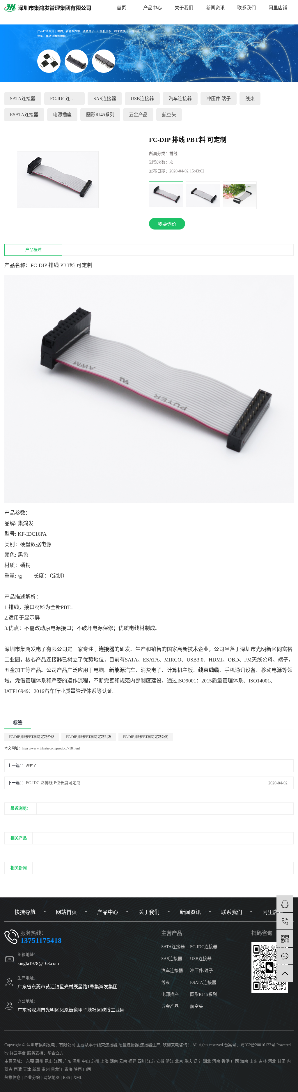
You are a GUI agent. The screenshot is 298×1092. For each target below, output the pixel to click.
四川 (142, 1061)
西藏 (18, 1069)
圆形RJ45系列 (100, 114)
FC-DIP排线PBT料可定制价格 (31, 737)
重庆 (188, 1061)
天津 (27, 1069)
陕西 (78, 1069)
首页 (121, 7)
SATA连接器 (23, 98)
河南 (216, 1061)
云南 (123, 1061)
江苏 (151, 1061)
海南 (244, 1061)
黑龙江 (57, 1069)
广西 (235, 1061)
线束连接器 (107, 1045)
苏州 (95, 1061)
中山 (86, 1061)
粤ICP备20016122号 (257, 1045)
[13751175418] (284, 921)
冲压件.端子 (218, 98)
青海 (68, 1069)
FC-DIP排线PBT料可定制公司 (145, 737)
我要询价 (167, 224)
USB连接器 (142, 98)
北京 (179, 1061)
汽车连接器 (180, 98)
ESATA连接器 (24, 114)
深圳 (76, 1061)
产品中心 (152, 7)
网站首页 (66, 912)
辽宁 (198, 1061)
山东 (253, 1061)
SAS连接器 (104, 98)
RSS (66, 1077)
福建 (132, 1061)
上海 (104, 1061)
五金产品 (138, 114)
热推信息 (12, 1077)
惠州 (39, 1061)
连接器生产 (150, 1045)
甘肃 (281, 1061)
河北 (272, 1061)
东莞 (30, 1061)
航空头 (196, 1006)
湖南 (114, 1061)
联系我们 (246, 7)
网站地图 (51, 1077)
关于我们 (184, 7)
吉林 (263, 1061)
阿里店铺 (278, 7)
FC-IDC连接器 (64, 98)
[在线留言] (284, 956)
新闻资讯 (215, 7)
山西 (87, 1069)
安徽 (160, 1061)
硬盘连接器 (128, 1045)
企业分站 (32, 1077)
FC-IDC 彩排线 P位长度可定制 (53, 783)
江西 (58, 1061)
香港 (225, 1061)
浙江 (170, 1061)
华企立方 (55, 1053)
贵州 (46, 1069)
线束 (165, 982)
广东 (67, 1061)
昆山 (49, 1061)
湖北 (207, 1061)
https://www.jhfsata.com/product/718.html (51, 748)
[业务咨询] (284, 903)
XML (77, 1077)
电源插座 (62, 114)
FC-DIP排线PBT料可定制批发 (88, 737)
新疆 (36, 1069)
